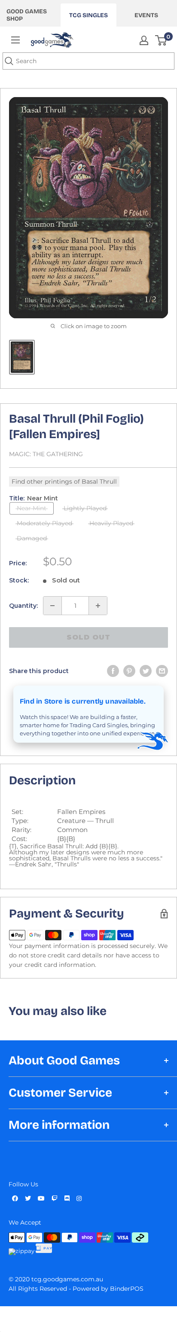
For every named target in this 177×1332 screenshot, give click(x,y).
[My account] (144, 40)
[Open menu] (15, 40)
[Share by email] (162, 671)
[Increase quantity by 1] (98, 606)
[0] (161, 40)
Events (146, 15)
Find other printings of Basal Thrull (64, 481)
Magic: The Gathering (46, 454)
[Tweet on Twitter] (146, 671)
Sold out (88, 637)
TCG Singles (88, 15)
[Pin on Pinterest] (129, 671)
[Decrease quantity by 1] (52, 606)
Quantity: (23, 606)
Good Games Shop (26, 15)
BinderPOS (126, 1288)
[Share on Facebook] (113, 671)
